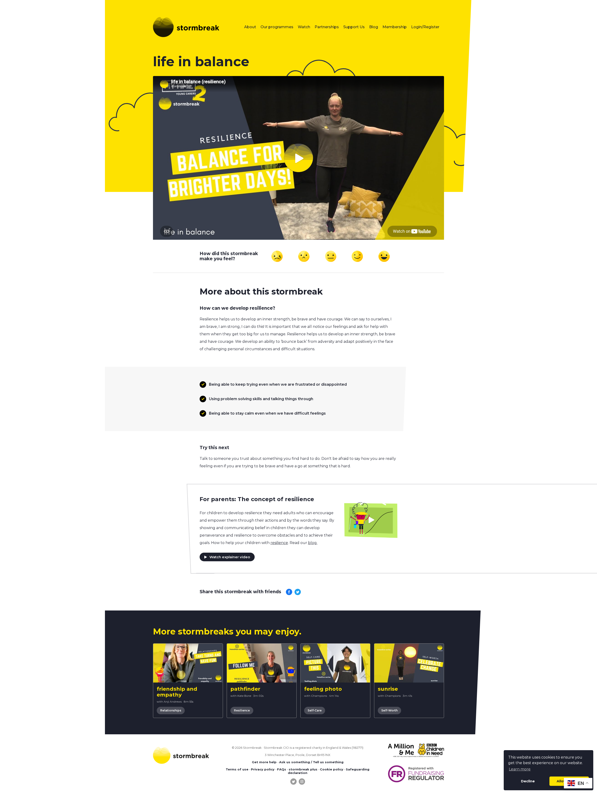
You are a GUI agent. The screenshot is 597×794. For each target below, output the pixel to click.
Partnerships (327, 27)
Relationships (170, 710)
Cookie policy (331, 769)
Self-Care (315, 710)
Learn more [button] (520, 769)
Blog (373, 27)
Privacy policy (262, 769)
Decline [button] (528, 781)
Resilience (242, 710)
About (250, 27)
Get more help (264, 762)
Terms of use (237, 769)
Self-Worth (389, 710)
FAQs (281, 769)
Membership (394, 27)
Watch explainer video (229, 557)
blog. (312, 543)
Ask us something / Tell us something (311, 762)
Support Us (354, 27)
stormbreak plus (303, 769)
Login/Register (425, 27)
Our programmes (276, 27)
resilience (279, 543)
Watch (304, 27)
